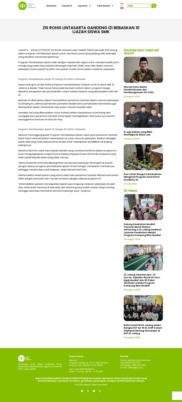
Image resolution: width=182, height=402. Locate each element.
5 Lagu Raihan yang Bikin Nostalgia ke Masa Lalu (138, 133)
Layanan (82, 5)
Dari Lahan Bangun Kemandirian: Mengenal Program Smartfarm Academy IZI (143, 177)
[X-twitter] (88, 391)
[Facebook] (82, 391)
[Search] (153, 6)
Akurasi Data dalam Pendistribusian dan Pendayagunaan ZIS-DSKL (139, 89)
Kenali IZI (67, 5)
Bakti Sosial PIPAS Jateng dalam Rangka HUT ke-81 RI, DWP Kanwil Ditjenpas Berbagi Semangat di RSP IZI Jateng (143, 329)
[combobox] (138, 6)
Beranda (51, 5)
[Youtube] (94, 391)
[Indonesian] (122, 3)
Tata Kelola (103, 5)
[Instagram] (100, 391)
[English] (122, 7)
